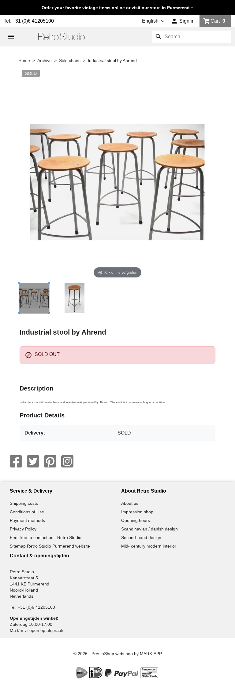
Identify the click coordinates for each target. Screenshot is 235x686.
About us (129, 503)
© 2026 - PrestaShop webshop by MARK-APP (117, 653)
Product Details (42, 415)
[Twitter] (33, 461)
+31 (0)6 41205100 (33, 21)
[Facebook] (16, 461)
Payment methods (27, 520)
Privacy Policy (23, 528)
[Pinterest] (50, 461)
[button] (183, 21)
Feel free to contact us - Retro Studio (45, 537)
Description (36, 388)
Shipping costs (24, 503)
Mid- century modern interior (148, 546)
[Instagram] (67, 461)
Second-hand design (141, 537)
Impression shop (137, 511)
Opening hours (135, 520)
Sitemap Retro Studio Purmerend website (50, 546)
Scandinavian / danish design (149, 528)
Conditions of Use (27, 511)
